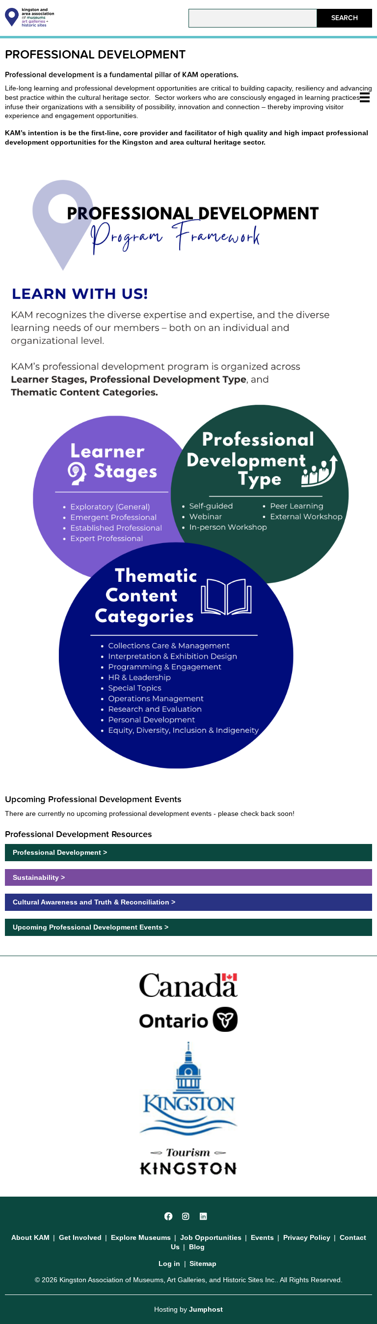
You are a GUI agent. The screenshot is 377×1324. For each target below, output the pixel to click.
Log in (169, 1263)
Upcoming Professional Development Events (87, 927)
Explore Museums (141, 1237)
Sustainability (36, 877)
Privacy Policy (306, 1237)
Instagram (186, 1215)
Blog (197, 1247)
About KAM (30, 1237)
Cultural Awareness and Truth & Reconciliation (91, 902)
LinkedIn (204, 1215)
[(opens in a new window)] (188, 985)
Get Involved (80, 1237)
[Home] (29, 24)
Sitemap (202, 1263)
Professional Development (57, 852)
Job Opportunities (211, 1237)
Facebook (168, 1215)
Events (262, 1237)
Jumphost (206, 1309)
